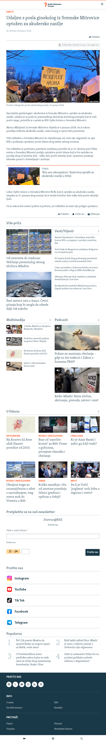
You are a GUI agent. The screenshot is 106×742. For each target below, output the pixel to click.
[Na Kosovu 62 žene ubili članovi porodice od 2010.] (14, 354)
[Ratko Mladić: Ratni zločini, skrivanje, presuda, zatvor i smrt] (77, 380)
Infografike (13, 436)
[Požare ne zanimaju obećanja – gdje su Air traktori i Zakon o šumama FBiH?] (77, 337)
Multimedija (15, 320)
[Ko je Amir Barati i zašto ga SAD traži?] (85, 424)
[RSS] (34, 684)
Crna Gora (77, 436)
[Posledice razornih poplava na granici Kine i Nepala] (14, 341)
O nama (10, 702)
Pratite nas (92, 552)
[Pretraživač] (81, 738)
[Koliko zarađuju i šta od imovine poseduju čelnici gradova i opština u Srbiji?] (53, 469)
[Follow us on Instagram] (28, 684)
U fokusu (13, 412)
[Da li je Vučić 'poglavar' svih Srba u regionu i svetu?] (85, 469)
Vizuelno (10, 729)
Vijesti (10, 12)
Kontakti (58, 708)
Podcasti (61, 320)
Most (74, 481)
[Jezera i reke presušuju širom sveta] (14, 366)
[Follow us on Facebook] (9, 684)
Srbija (42, 481)
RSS (56, 702)
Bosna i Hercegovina (51, 436)
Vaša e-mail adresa (17, 530)
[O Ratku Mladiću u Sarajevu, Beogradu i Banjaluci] (14, 329)
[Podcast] (53, 738)
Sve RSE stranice (14, 708)
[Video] (24, 738)
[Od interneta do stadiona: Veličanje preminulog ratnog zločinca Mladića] (28, 242)
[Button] (94, 37)
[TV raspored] (40, 684)
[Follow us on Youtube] (21, 684)
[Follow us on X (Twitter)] (15, 684)
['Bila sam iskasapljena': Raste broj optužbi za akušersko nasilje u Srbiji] (24, 176)
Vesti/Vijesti (64, 231)
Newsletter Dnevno (63, 729)
